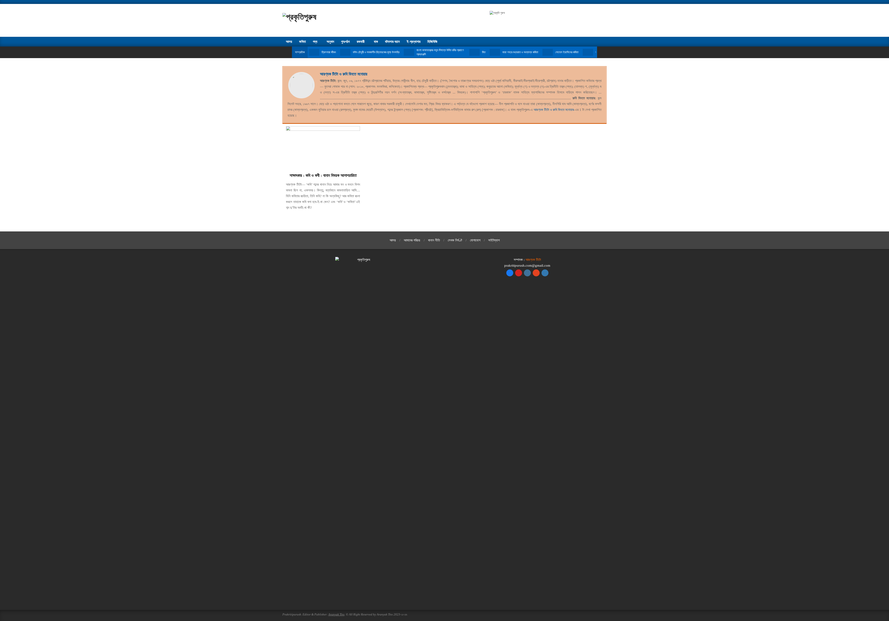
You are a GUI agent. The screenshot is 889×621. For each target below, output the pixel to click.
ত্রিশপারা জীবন (329, 52)
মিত (483, 52)
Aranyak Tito (336, 614)
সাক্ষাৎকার (296, 175)
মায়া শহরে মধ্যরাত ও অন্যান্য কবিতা (520, 52)
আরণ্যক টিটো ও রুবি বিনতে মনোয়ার (343, 74)
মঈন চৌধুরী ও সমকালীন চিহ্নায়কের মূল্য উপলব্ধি (376, 52)
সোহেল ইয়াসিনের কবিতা (567, 52)
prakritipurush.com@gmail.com (527, 265)
